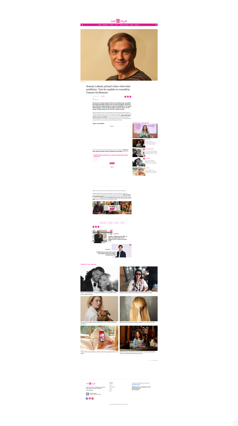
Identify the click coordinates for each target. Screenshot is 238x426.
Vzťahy (111, 25)
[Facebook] (125, 97)
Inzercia (110, 385)
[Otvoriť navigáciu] (82, 24)
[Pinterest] (92, 398)
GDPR (110, 390)
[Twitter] (130, 97)
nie (96, 161)
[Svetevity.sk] (119, 21)
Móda (99, 25)
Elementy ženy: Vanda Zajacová (141, 123)
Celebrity (105, 25)
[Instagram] (90, 398)
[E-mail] (128, 97)
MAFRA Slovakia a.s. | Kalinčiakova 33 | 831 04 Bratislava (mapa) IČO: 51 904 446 (141, 388)
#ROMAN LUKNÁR (103, 222)
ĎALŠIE (136, 25)
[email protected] (136, 384)
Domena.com (126, 404)
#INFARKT (116, 222)
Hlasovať (112, 163)
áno (96, 158)
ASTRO (131, 25)
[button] (156, 25)
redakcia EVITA (96, 99)
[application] (145, 131)
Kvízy (116, 25)
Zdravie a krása (124, 25)
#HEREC (122, 222)
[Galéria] (119, 55)
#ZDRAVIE (110, 222)
